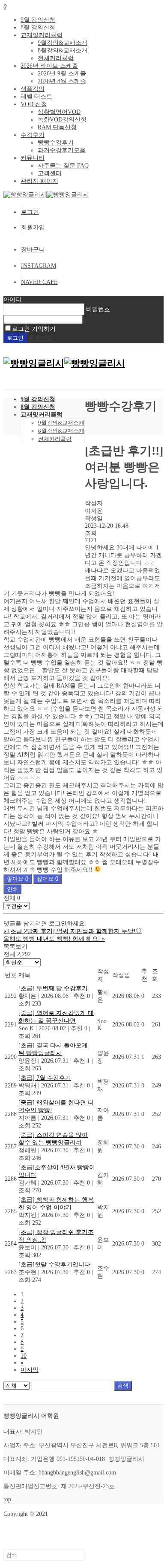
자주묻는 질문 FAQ (63, 165)
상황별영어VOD (59, 112)
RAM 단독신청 (57, 127)
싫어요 (47, 879)
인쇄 (12, 889)
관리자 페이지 (39, 181)
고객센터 (50, 173)
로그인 (30, 212)
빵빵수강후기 (56, 142)
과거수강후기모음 (62, 150)
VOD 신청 (34, 104)
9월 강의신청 (38, 20)
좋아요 (17, 879)
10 (24, 1356)
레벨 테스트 (36, 96)
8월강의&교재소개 (62, 50)
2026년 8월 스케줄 (62, 81)
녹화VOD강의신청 (62, 119)
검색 (122, 1385)
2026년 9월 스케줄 (62, 73)
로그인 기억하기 (34, 329)
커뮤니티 (33, 158)
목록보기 (15, 946)
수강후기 (33, 135)
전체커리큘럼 (56, 58)
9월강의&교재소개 (62, 43)
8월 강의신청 (38, 27)
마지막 (30, 1370)
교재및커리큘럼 (42, 35)
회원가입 (33, 227)
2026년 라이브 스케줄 (49, 66)
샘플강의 (33, 89)
